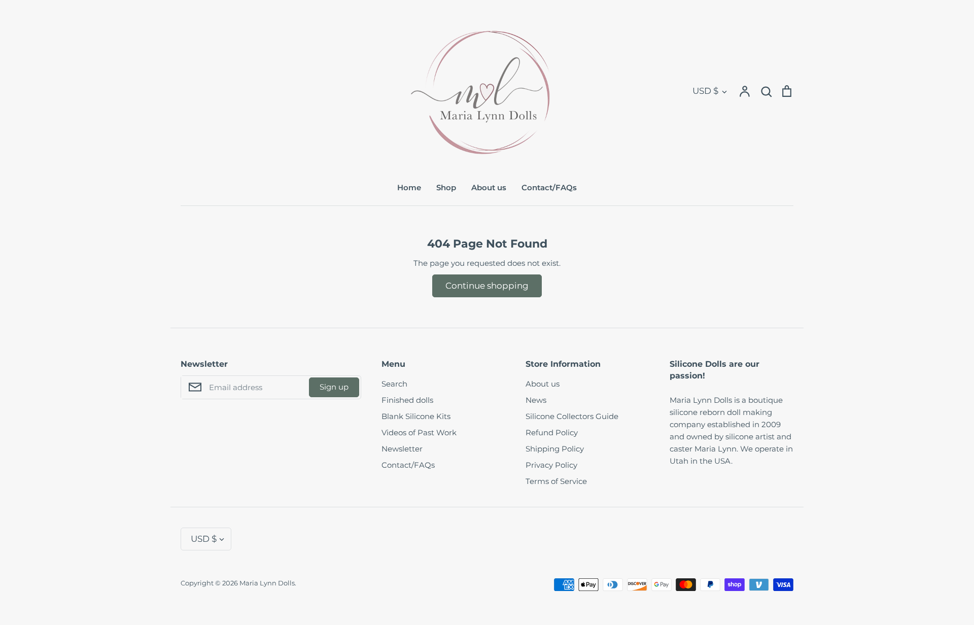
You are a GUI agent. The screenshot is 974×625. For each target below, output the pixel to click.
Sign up (334, 387)
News (536, 400)
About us (488, 187)
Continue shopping (487, 286)
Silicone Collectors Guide (572, 416)
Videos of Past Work (419, 432)
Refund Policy (552, 432)
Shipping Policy (555, 449)
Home (409, 187)
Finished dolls (407, 400)
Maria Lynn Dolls (267, 583)
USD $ (705, 91)
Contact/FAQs (549, 187)
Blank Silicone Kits (415, 416)
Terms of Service (556, 481)
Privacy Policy (551, 465)
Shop (446, 187)
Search (394, 384)
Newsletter (402, 449)
